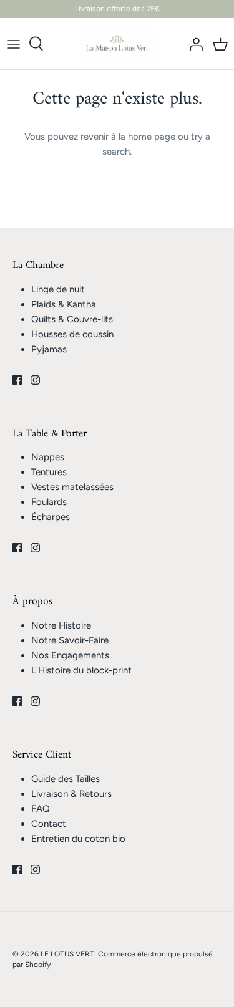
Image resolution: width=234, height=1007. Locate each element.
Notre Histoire (61, 625)
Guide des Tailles (65, 778)
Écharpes (50, 517)
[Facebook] (17, 380)
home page (151, 136)
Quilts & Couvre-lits (72, 319)
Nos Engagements (70, 655)
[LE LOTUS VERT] (117, 44)
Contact (48, 823)
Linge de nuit (58, 289)
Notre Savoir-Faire (70, 640)
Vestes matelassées (72, 487)
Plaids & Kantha (63, 304)
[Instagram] (35, 380)
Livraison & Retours (71, 793)
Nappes (47, 457)
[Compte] (193, 43)
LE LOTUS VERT (67, 954)
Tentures (49, 472)
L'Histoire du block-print (81, 670)
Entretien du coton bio (78, 838)
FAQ (40, 808)
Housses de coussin (72, 334)
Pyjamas (49, 349)
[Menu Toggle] (13, 43)
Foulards (49, 502)
